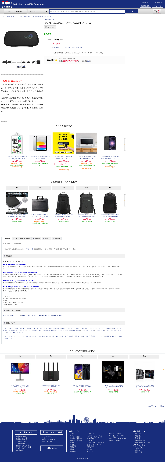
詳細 (88, 61)
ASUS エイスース (49, 19)
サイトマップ (139, 433)
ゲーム (89, 448)
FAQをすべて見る (47, 441)
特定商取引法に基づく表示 (143, 442)
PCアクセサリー (38, 16)
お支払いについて (21, 438)
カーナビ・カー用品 (115, 433)
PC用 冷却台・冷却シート (73, 336)
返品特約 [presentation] (57, 238)
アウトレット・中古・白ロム (117, 439)
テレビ (72, 433)
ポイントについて (47, 438)
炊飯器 (72, 444)
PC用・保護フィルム (57, 336)
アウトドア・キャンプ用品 (117, 435)
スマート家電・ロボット (15, 332)
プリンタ (90, 440)
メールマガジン (139, 447)
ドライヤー (90, 433)
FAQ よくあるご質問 (53, 432)
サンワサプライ (8, 315)
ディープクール (56, 315)
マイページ (157, 6)
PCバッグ (48, 16)
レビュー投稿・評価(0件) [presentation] (22, 238)
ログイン (145, 2)
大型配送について (21, 441)
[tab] (6, 238)
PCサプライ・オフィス (94, 444)
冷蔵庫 (72, 442)
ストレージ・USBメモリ (105, 328)
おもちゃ (90, 449)
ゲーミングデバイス (87, 330)
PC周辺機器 (90, 439)
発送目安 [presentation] (47, 238)
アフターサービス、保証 (23, 447)
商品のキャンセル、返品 (23, 445)
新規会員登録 (145, 6)
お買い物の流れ (21, 436)
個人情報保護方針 (140, 440)
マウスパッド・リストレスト (24, 336)
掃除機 (72, 449)
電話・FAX (90, 446)
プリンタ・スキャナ (26, 328)
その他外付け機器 (48, 330)
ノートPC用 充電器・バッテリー (93, 336)
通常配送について (21, 439)
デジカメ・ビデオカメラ (94, 435)
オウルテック (32, 315)
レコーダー (73, 435)
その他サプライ (8, 338)
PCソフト (90, 451)
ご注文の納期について (23, 443)
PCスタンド (46, 336)
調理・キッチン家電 (76, 440)
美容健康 (73, 451)
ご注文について (46, 436)
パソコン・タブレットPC (94, 437)
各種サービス (20, 448)
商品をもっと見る (156, 406)
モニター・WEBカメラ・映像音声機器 (67, 330)
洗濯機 (72, 448)
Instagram (137, 450)
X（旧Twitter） (139, 448)
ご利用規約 (138, 437)
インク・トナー (39, 328)
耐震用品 (108, 336)
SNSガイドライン (140, 452)
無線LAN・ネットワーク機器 (69, 328)
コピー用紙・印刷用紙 (52, 328)
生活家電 (73, 446)
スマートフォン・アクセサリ (95, 442)
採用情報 (137, 435)
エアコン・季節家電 (76, 439)
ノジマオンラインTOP (7, 16)
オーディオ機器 (75, 437)
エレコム (17, 315)
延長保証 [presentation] (37, 238)
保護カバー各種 (117, 336)
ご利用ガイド (158, 2)
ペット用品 (112, 437)
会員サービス (20, 450)
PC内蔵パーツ (99, 330)
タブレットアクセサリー (88, 328)
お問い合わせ (52, 448)
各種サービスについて (48, 439)
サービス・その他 (114, 440)
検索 (131, 11)
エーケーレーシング (43, 315)
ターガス (24, 315)
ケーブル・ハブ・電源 (34, 330)
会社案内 (137, 439)
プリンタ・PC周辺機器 (24, 16)
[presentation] (6, 238)
